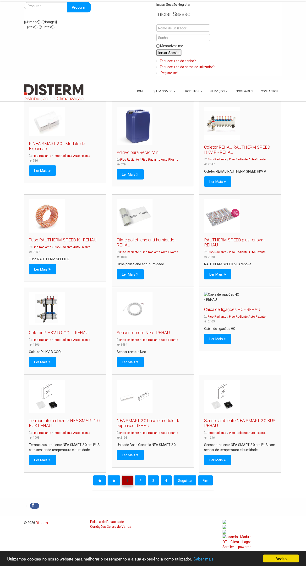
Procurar (79, 7)
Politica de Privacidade (107, 522)
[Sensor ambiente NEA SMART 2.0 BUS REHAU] (222, 396)
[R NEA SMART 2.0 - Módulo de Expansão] (47, 121)
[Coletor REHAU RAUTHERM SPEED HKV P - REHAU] (222, 123)
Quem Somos (163, 91)
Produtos (191, 91)
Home (140, 91)
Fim (205, 481)
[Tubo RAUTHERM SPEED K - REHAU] (47, 216)
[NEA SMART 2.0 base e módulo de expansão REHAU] (134, 396)
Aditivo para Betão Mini (138, 152)
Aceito (281, 558)
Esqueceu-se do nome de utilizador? (187, 67)
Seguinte (185, 481)
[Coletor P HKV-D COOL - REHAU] (47, 309)
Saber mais (203, 559)
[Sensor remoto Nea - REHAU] (134, 309)
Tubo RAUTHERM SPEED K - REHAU (63, 239)
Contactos (269, 91)
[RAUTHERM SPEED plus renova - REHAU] (222, 216)
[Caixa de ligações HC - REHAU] (222, 297)
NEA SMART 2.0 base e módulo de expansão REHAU (148, 423)
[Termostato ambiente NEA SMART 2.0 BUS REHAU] (47, 396)
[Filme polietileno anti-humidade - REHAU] (134, 216)
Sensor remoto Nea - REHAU (143, 332)
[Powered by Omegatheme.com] (237, 547)
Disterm (42, 523)
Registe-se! (169, 73)
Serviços (217, 91)
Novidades (244, 91)
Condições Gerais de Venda (110, 526)
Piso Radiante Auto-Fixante (72, 156)
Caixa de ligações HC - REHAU (232, 309)
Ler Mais (41, 171)
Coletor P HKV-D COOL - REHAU (58, 332)
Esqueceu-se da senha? (178, 61)
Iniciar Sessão (169, 52)
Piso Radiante (42, 156)
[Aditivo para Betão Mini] (134, 125)
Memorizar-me (171, 46)
